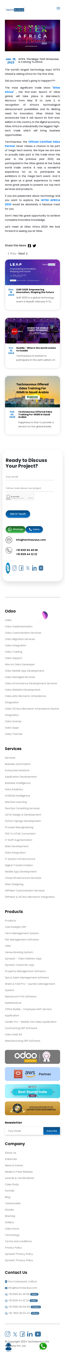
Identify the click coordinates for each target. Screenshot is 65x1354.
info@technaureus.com (22, 1288)
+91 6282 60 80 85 (23, 1307)
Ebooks (9, 1210)
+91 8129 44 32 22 (26, 554)
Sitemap (10, 1216)
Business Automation (18, 764)
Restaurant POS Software (20, 996)
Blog (7, 1197)
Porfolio (9, 1191)
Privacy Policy (13, 1247)
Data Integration (15, 852)
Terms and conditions (18, 1241)
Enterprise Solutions (17, 770)
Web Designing (14, 884)
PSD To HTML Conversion (20, 833)
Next (22, 253)
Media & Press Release (19, 1172)
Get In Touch (18, 514)
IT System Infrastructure (20, 859)
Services (10, 758)
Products (10, 920)
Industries (11, 1159)
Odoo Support (13, 658)
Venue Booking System (19, 952)
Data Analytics (14, 789)
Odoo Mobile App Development (24, 671)
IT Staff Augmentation (18, 840)
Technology (12, 1235)
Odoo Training (13, 652)
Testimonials (13, 1203)
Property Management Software (25, 971)
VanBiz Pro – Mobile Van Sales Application (30, 1022)
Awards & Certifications (19, 1178)
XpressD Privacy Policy (19, 1254)
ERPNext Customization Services (25, 890)
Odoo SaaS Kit (13, 1034)
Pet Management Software (22, 939)
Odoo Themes (13, 734)
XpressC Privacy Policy (19, 1260)
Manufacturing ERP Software (22, 1041)
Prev (13, 253)
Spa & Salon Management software (27, 977)
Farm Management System (22, 933)
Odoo (8, 620)
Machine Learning (16, 802)
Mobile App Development (21, 871)
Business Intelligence (17, 783)
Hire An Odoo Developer (20, 664)
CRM (8, 946)
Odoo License (13, 721)
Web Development (17, 846)
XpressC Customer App (19, 965)
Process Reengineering (19, 827)
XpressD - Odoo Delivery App (23, 958)
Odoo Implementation (18, 626)
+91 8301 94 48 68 (27, 550)
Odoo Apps (12, 728)
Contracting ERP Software (21, 1028)
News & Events (14, 1165)
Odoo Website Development (22, 690)
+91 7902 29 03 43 (23, 1313)
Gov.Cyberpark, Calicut (22, 1281)
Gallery (9, 1222)
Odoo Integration (15, 645)
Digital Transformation (19, 865)
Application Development (21, 777)
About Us (10, 1153)
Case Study (12, 1184)
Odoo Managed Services (20, 677)
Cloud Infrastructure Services (23, 878)
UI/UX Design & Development (23, 814)
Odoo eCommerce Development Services (31, 683)
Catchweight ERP (15, 927)
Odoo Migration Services (20, 639)
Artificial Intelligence (17, 796)
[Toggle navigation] (58, 8)
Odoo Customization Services (23, 633)
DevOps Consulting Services (22, 808)
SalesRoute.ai (13, 1003)
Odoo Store (12, 1228)
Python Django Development (23, 821)
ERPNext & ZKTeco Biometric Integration (30, 897)
